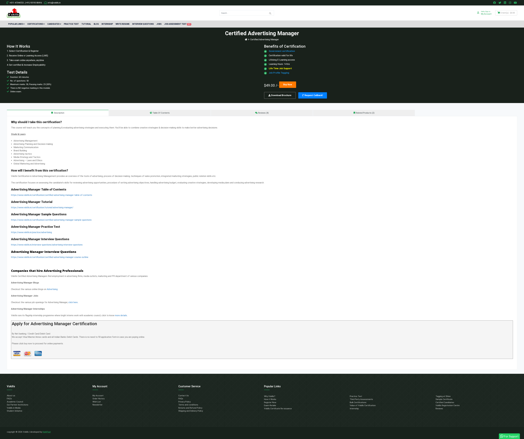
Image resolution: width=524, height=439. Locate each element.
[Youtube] (515, 3)
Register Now (270, 402)
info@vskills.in (54, 3)
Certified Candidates (445, 402)
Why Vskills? (269, 396)
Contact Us (183, 395)
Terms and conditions (188, 405)
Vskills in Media (13, 408)
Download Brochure (281, 95)
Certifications (35, 24)
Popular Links (15, 24)
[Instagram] (510, 3)
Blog (96, 24)
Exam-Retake (270, 405)
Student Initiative (14, 411)
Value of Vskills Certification (363, 405)
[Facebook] (494, 3)
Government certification (282, 51)
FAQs (180, 398)
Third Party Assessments (361, 399)
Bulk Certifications (358, 402)
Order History (99, 398)
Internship (107, 24)
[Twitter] (500, 3)
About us (11, 395)
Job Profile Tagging (279, 73)
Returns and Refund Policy (190, 408)
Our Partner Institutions (17, 405)
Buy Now (287, 84)
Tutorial (86, 24)
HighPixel (47, 432)
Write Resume (122, 24)
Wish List (97, 402)
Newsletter (97, 405)
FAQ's (9, 398)
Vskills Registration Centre (448, 405)
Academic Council (15, 402)
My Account (98, 395)
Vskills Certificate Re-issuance (278, 408)
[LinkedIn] (505, 3)
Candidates (53, 24)
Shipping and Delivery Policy (190, 411)
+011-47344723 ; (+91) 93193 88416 (25, 3)
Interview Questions (143, 24)
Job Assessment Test (177, 24)
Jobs (158, 24)
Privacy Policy (184, 402)
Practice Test (71, 24)
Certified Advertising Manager (264, 39)
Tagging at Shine (443, 396)
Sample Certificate (444, 399)
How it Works (270, 399)
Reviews (439, 408)
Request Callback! (313, 95)
